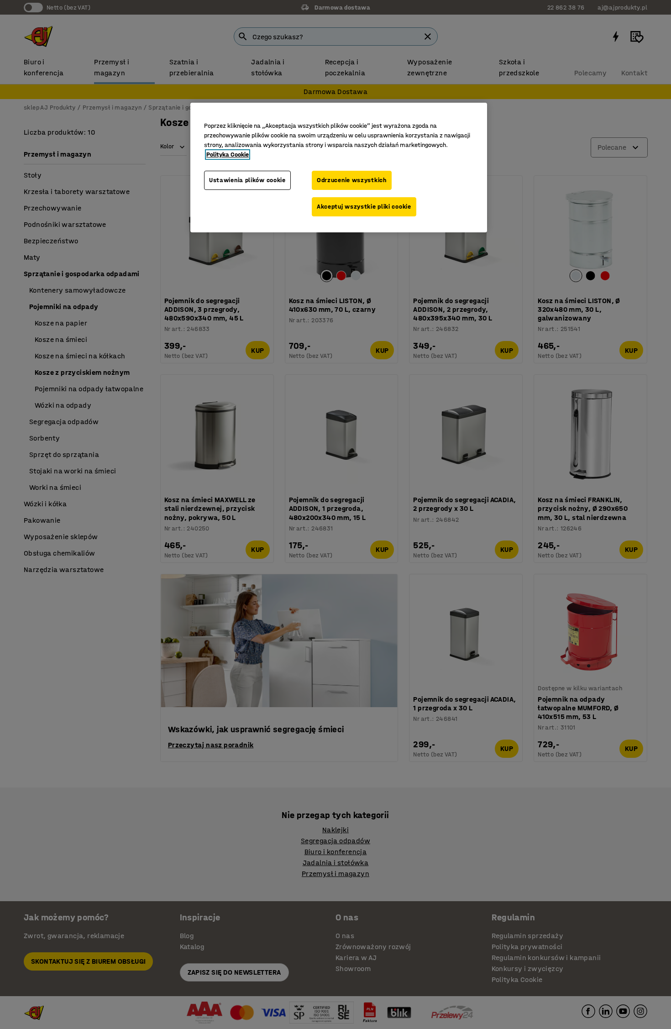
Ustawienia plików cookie (247, 180)
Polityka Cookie (227, 154)
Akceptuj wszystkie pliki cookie (364, 206)
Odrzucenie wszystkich (352, 180)
